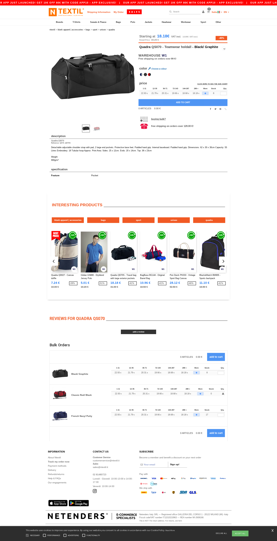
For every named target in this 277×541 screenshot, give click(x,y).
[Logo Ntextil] (66, 12)
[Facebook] (210, 109)
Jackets (148, 22)
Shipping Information (98, 12)
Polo (132, 22)
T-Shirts (76, 22)
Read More (170, 530)
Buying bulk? (158, 119)
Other (218, 22)
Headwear (166, 22)
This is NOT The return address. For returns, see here (160, 521)
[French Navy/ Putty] (141, 74)
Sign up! (174, 464)
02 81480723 (99, 474)
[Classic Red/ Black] (149, 74)
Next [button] (52, 81)
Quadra (145, 47)
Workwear (186, 22)
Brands (59, 22)
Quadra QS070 (57, 141)
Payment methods (57, 466)
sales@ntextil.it (100, 467)
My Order (119, 12)
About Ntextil (54, 457)
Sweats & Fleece (98, 22)
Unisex (174, 220)
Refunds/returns (56, 474)
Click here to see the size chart (212, 84)
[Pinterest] (220, 109)
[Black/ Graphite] (145, 74)
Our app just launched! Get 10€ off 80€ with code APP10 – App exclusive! (183, 2)
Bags (118, 22)
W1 (164, 55)
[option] (93, 78)
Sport (203, 22)
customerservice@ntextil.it (106, 460)
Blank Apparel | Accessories (67, 220)
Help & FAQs (54, 478)
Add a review (138, 332)
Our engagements (57, 482)
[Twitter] (215, 109)
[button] (203, 12)
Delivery (52, 470)
